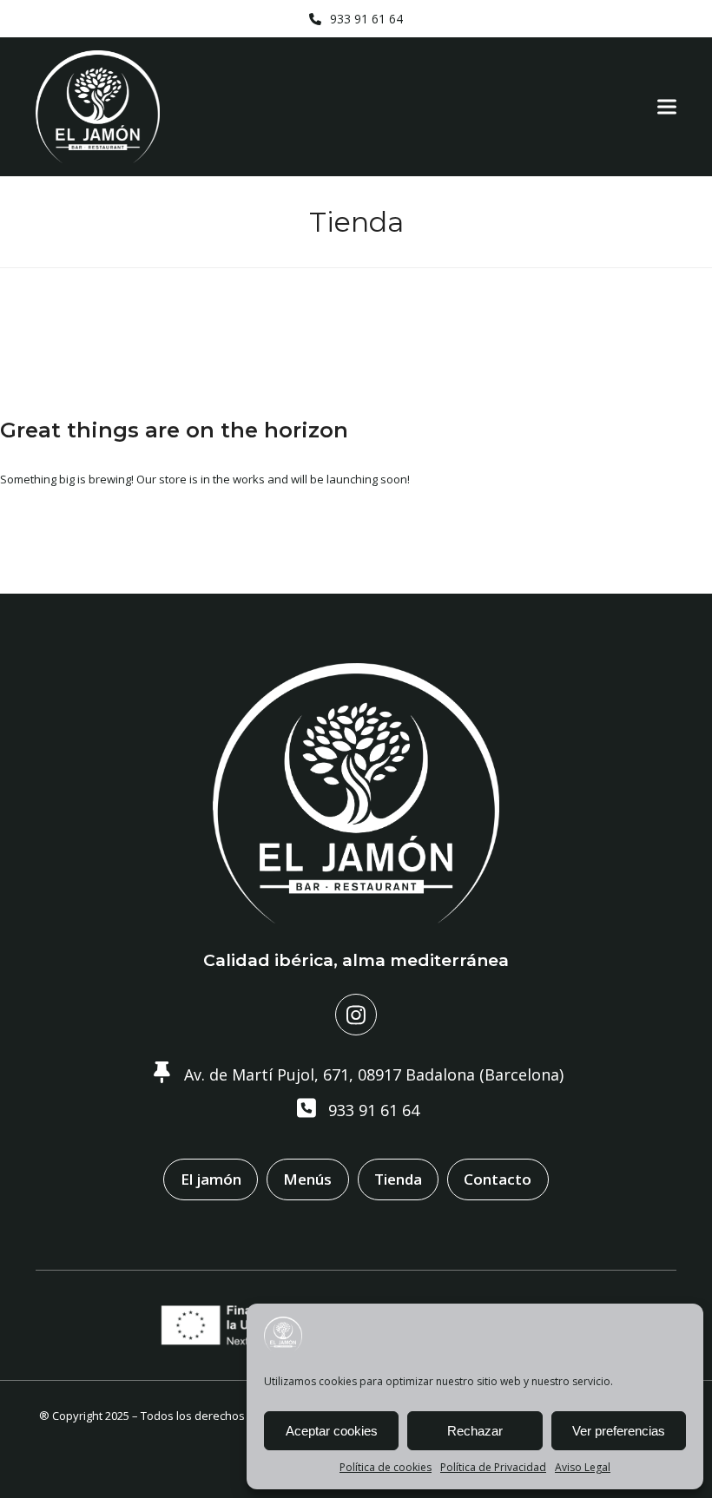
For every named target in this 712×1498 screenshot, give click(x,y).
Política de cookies (386, 1467)
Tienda (398, 1179)
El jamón (211, 1179)
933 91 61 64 (366, 18)
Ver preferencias (618, 1430)
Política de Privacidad (493, 1467)
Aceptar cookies (332, 1430)
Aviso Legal (582, 1467)
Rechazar (475, 1430)
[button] (666, 107)
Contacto (497, 1179)
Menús (307, 1179)
